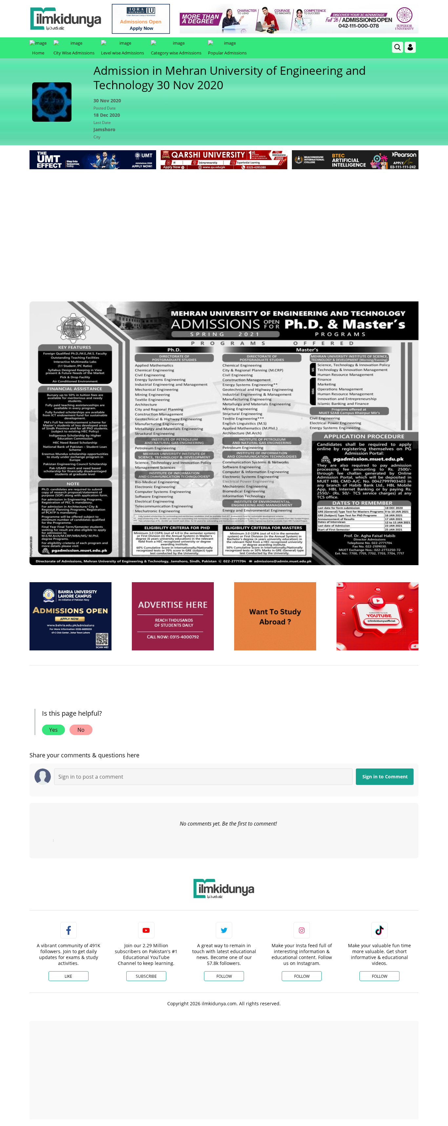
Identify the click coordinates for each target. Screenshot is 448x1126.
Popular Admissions (227, 53)
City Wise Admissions (73, 53)
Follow (224, 976)
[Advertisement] (224, 220)
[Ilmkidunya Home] (66, 18)
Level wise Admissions (122, 53)
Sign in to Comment (385, 776)
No (81, 729)
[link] (141, 19)
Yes (53, 729)
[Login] (410, 47)
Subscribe (146, 976)
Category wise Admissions (176, 53)
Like (68, 976)
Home (38, 53)
